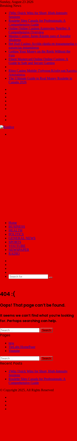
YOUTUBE (17, 246)
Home (13, 223)
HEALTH (15, 230)
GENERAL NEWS (22, 238)
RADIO (14, 253)
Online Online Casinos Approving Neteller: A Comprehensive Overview (39, 30)
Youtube (14, 351)
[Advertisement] (38, 178)
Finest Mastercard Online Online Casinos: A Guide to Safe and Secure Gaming (38, 61)
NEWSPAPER (19, 249)
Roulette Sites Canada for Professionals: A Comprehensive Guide (37, 22)
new (11, 343)
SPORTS (15, 242)
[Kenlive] (7, 127)
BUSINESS (17, 226)
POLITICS (16, 234)
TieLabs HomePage (22, 347)
